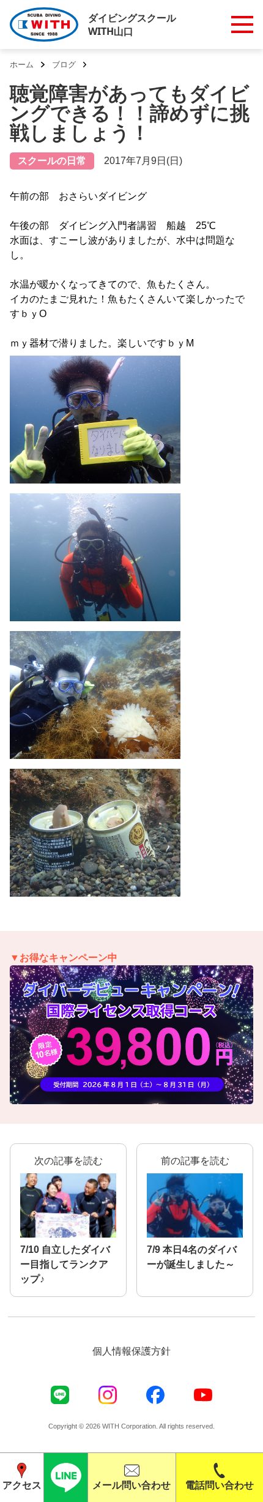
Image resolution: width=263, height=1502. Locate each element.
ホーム (22, 64)
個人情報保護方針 (131, 1351)
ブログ (64, 64)
